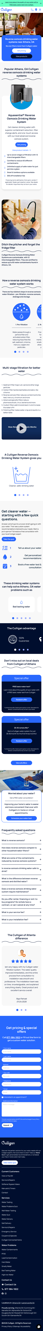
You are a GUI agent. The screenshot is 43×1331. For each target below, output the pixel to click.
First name (7, 1048)
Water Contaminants (10, 1249)
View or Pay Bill (7, 1176)
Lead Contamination (9, 1258)
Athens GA (16, 1303)
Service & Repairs (8, 1180)
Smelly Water (7, 1266)
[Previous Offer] (2, 3)
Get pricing (21, 51)
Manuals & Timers (8, 1188)
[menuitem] (36, 10)
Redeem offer (21, 699)
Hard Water (6, 1262)
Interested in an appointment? (15, 1097)
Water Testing (7, 1202)
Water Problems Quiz (10, 1206)
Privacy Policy (35, 1119)
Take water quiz (9, 1162)
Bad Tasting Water (9, 1270)
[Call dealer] (32, 10)
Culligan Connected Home (12, 1240)
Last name (7, 1056)
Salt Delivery (6, 1223)
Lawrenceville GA (27, 1303)
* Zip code (6, 1073)
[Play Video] (21, 428)
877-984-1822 (13, 1037)
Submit (6, 1125)
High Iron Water (7, 1275)
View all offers (21, 763)
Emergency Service (9, 1231)
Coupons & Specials (9, 1236)
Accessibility (25, 1326)
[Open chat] (38, 1326)
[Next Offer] (40, 3)
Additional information (10, 1101)
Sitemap (16, 1326)
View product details (20, 150)
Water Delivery (7, 1219)
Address (5, 1064)
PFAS (4, 1254)
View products (21, 56)
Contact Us (10, 1284)
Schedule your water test (21, 818)
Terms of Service (8, 1121)
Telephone (7, 1081)
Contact (5, 1192)
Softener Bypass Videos (11, 1184)
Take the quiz (8, 539)
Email (5, 1089)
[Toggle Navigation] (40, 10)
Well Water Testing (9, 1210)
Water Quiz (6, 1215)
